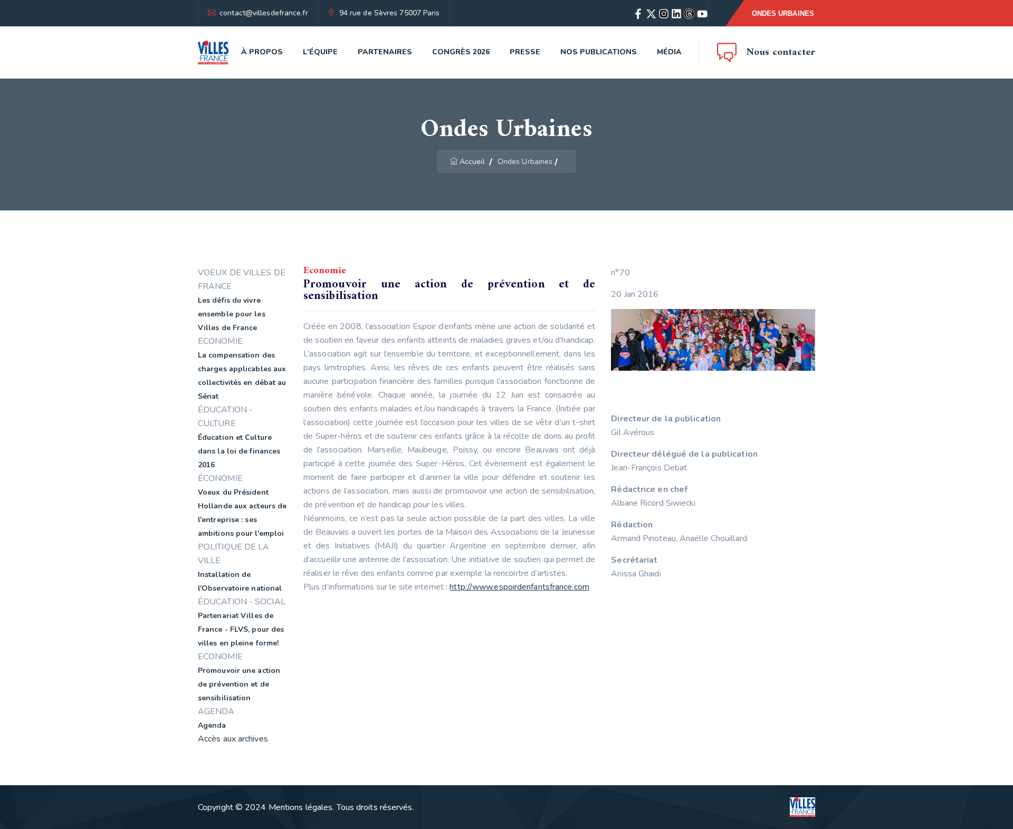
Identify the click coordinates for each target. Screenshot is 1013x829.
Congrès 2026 (461, 52)
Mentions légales (301, 807)
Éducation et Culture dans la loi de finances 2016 (239, 451)
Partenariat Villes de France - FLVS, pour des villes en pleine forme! (241, 629)
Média (669, 52)
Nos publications (598, 52)
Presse (525, 52)
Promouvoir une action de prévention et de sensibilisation (239, 684)
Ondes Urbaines (783, 13)
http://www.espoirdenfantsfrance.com (519, 587)
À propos (262, 52)
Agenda (212, 725)
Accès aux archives (233, 739)
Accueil (472, 162)
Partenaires (385, 52)
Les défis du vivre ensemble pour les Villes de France (231, 314)
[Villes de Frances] (213, 52)
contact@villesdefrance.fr (263, 13)
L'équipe (320, 52)
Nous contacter (781, 52)
